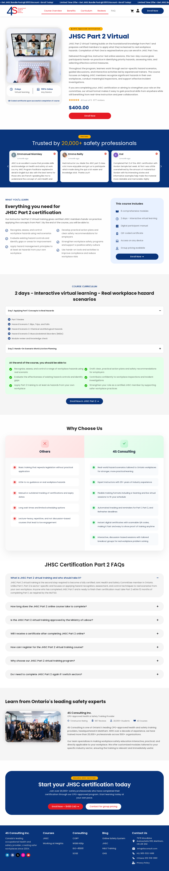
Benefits (71, 10)
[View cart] (132, 11)
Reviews (101, 10)
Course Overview (53, 10)
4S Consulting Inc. (17, 833)
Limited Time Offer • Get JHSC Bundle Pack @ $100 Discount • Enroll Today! (92, 2)
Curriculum (86, 10)
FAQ (113, 10)
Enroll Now (89, 115)
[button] (86, 29)
